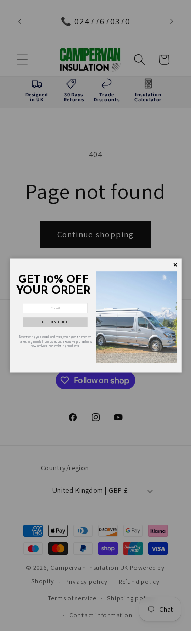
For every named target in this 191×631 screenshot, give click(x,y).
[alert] (96, 316)
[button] (55, 322)
